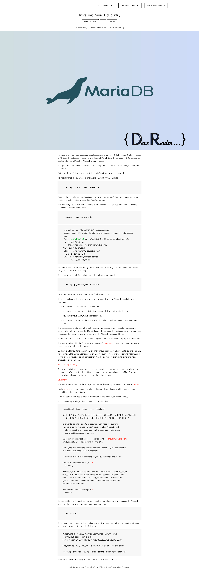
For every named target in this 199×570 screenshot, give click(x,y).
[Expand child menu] (112, 5)
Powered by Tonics (92, 567)
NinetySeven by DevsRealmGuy (118, 567)
